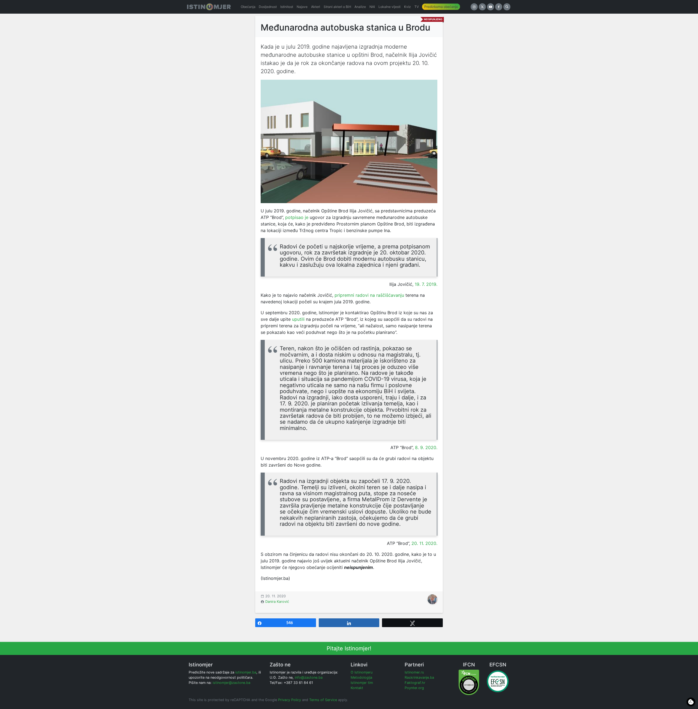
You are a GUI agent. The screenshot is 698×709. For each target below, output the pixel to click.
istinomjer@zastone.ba (231, 683)
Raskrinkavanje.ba (419, 677)
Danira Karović (277, 602)
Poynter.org (414, 688)
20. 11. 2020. (424, 543)
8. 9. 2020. (426, 447)
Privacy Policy (289, 700)
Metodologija (361, 677)
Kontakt (357, 688)
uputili (298, 319)
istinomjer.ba (245, 672)
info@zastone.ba (309, 677)
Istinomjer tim (362, 683)
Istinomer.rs (414, 672)
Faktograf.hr (415, 683)
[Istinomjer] (209, 6)
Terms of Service (323, 700)
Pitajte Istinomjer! (349, 648)
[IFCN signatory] (469, 682)
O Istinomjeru (361, 672)
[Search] (506, 6)
